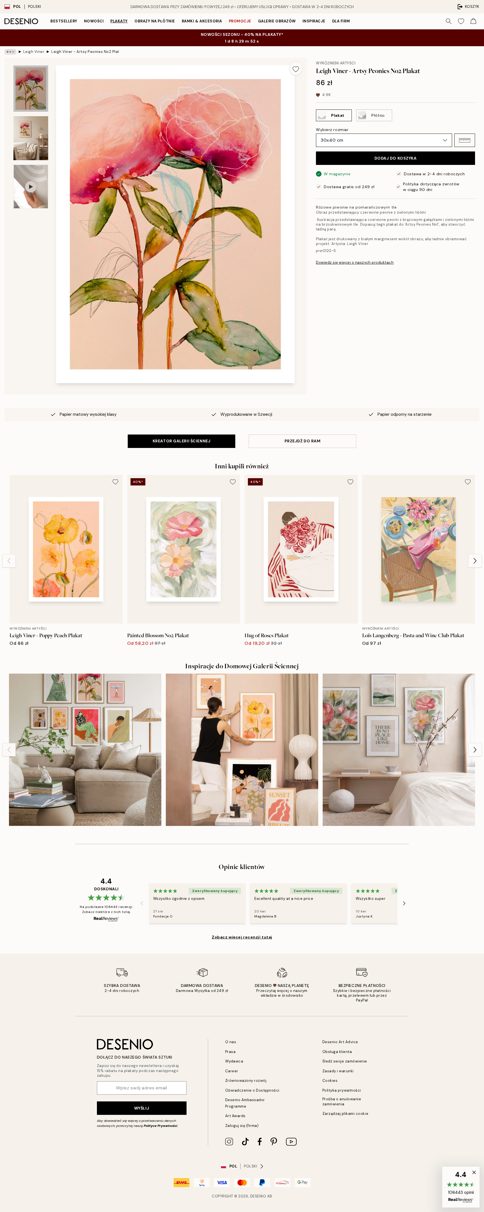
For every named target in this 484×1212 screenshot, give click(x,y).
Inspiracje (313, 21)
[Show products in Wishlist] (461, 21)
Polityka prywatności (341, 1090)
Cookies (330, 1080)
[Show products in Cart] (473, 21)
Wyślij (141, 1108)
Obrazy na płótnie (154, 21)
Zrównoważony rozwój (246, 1080)
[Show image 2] (30, 138)
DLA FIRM (341, 21)
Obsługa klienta (337, 1051)
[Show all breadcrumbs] (10, 52)
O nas (230, 1042)
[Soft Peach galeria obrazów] (242, 750)
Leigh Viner (34, 51)
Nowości (94, 21)
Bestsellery (63, 21)
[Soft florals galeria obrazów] (399, 750)
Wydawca (234, 1061)
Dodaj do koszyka (395, 158)
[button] (464, 140)
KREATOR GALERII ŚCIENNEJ (181, 440)
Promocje (240, 21)
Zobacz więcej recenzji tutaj (242, 937)
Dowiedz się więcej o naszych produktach (355, 262)
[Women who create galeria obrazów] (85, 750)
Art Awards (235, 1115)
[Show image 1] (30, 89)
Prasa (230, 1051)
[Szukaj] (449, 21)
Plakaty (119, 21)
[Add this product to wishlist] (295, 68)
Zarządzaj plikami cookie (345, 1113)
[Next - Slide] (475, 561)
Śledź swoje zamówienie (344, 1061)
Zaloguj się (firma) (242, 1125)
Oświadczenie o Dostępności (252, 1090)
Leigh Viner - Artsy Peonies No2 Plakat (84, 51)
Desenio (258, 1196)
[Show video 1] (30, 187)
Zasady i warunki (338, 1071)
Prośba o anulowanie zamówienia (341, 1101)
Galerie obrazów (277, 21)
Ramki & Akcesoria (202, 21)
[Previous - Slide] (9, 561)
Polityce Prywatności (160, 1126)
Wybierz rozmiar (332, 129)
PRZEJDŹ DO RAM (303, 440)
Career (231, 1071)
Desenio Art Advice (340, 1042)
